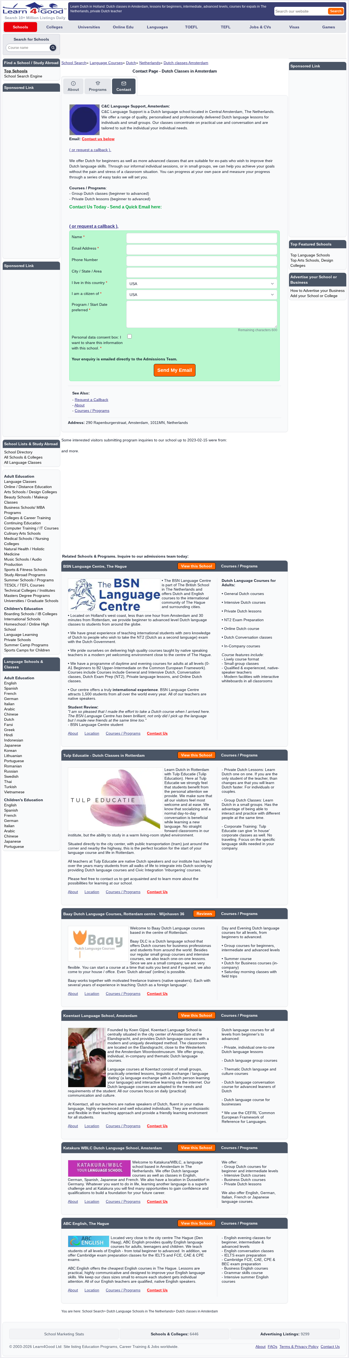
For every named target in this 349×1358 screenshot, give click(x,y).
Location (92, 733)
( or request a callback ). (90, 150)
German (11, 698)
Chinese (11, 714)
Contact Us (157, 733)
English (10, 683)
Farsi (8, 724)
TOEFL (191, 27)
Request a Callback (91, 399)
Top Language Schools (310, 255)
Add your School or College (314, 296)
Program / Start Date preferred (89, 307)
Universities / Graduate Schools (31, 601)
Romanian (13, 766)
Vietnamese (14, 792)
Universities (89, 27)
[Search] (53, 47)
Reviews (204, 913)
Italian (9, 704)
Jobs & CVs (260, 27)
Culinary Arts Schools (22, 533)
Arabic (9, 709)
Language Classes (20, 481)
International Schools (22, 619)
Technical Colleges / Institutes (29, 590)
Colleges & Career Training (27, 518)
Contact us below (98, 139)
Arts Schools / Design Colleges (30, 492)
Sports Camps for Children (27, 650)
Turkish (10, 787)
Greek (9, 730)
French (10, 693)
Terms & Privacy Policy (298, 1346)
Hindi (8, 735)
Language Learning (21, 634)
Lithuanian (13, 755)
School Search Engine (23, 76)
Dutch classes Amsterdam (186, 63)
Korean (10, 750)
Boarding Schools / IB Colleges (30, 614)
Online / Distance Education (28, 486)
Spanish (11, 688)
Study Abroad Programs (24, 575)
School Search (73, 63)
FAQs (272, 1346)
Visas (294, 27)
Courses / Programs (92, 410)
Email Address (85, 248)
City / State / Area (87, 271)
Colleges (54, 27)
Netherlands (149, 63)
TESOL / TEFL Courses (24, 585)
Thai (8, 781)
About (79, 405)
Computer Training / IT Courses (31, 528)
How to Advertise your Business (317, 290)
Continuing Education (22, 523)
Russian (11, 771)
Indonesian (13, 740)
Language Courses (106, 63)
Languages (157, 27)
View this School (196, 566)
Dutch (131, 63)
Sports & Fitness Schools (25, 569)
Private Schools (17, 640)
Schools (20, 27)
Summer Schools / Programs (29, 580)
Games (328, 27)
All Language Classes (22, 462)
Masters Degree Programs (27, 595)
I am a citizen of (86, 293)
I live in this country (89, 282)
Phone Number (85, 260)
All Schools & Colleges (23, 457)
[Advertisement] (160, 46)
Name (78, 237)
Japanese (12, 745)
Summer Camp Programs (26, 645)
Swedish (11, 776)
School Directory (18, 452)
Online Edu (123, 27)
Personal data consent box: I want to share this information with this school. (97, 342)
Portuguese (14, 761)
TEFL (226, 27)
